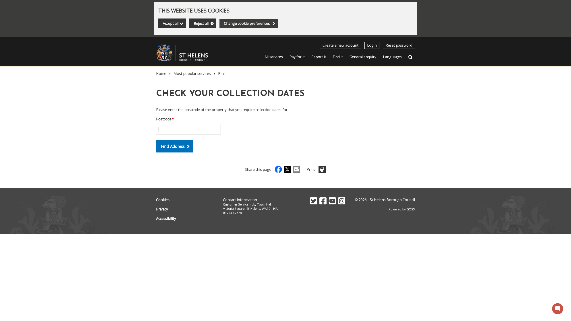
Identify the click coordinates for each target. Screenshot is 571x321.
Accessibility (166, 218)
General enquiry (363, 56)
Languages (392, 56)
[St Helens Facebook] (323, 203)
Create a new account (340, 45)
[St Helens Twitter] (313, 203)
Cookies (163, 199)
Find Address (173, 146)
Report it (318, 56)
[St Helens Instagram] (341, 203)
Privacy (162, 209)
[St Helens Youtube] (332, 203)
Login (372, 45)
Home (161, 73)
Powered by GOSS (402, 209)
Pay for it (297, 56)
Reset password (399, 45)
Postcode (165, 119)
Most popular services (192, 73)
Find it (338, 56)
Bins (222, 73)
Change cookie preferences (247, 23)
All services (274, 56)
